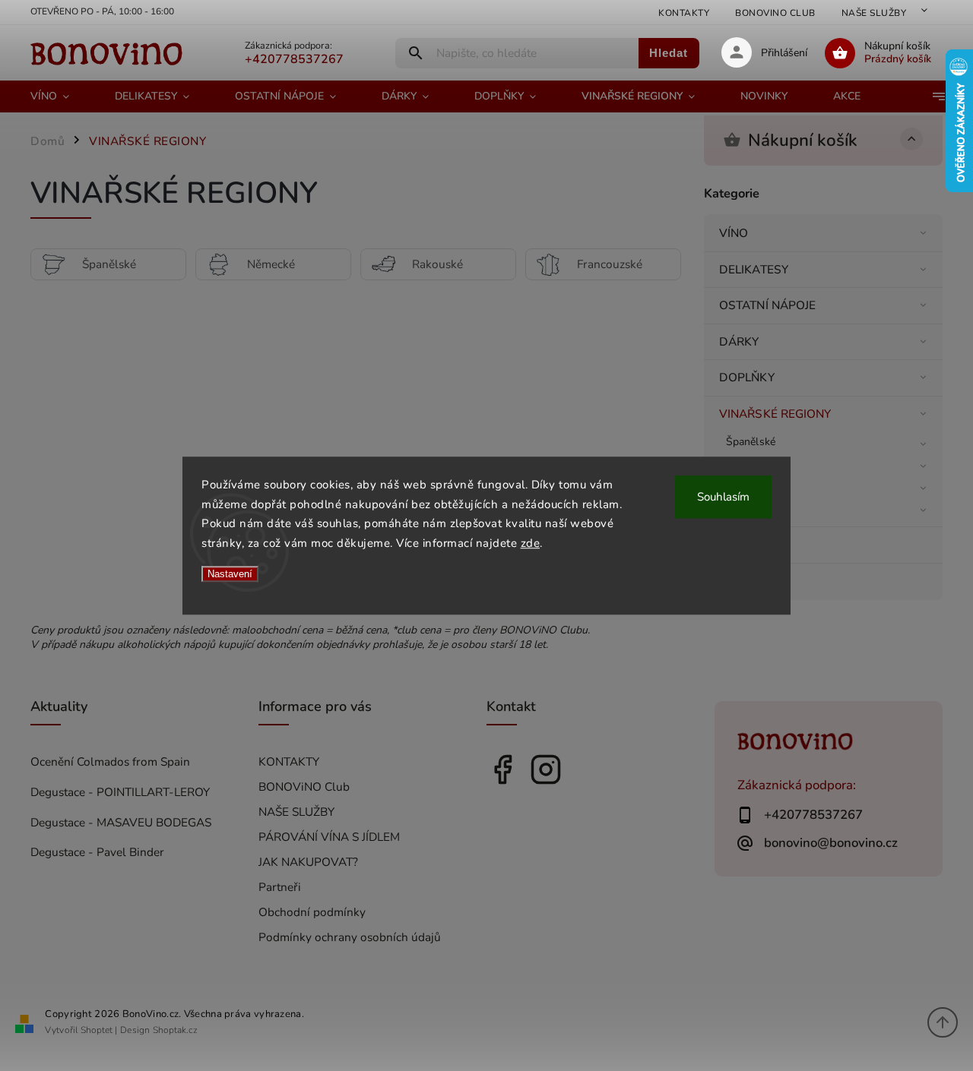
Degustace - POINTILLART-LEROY (120, 792)
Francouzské (755, 508)
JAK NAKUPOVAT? (308, 862)
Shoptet (97, 1030)
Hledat (668, 52)
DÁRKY (739, 341)
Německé (747, 464)
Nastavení (230, 574)
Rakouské (749, 486)
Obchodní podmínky (312, 912)
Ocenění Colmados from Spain (110, 761)
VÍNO (733, 233)
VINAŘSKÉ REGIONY (775, 414)
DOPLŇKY (747, 377)
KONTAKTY (683, 13)
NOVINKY (745, 544)
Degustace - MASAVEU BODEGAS (120, 822)
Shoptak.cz (175, 1030)
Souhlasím (723, 496)
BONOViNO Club (775, 13)
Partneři (279, 887)
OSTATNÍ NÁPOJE (767, 305)
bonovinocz (546, 769)
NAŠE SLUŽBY (874, 13)
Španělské (750, 441)
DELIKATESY (753, 269)
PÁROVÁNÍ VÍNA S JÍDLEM (329, 837)
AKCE (734, 581)
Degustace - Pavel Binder (97, 852)
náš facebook (502, 769)
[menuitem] (61, 96)
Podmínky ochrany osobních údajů (349, 937)
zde (530, 543)
